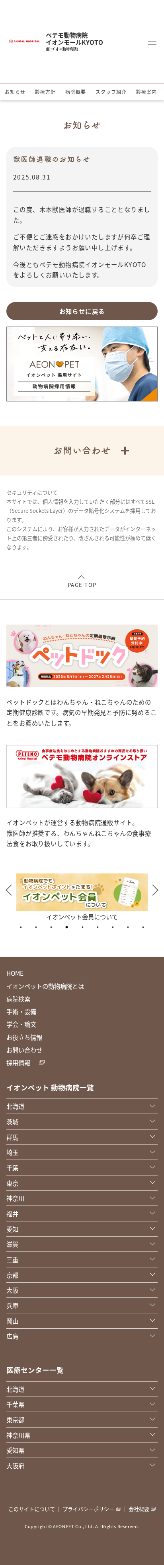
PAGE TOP (82, 585)
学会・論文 (21, 1024)
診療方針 (45, 91)
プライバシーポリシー (88, 1509)
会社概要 (139, 1509)
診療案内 (146, 91)
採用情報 (18, 1062)
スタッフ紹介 (111, 91)
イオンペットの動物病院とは (45, 986)
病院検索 (18, 998)
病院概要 (75, 91)
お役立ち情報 (24, 1037)
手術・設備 (21, 1011)
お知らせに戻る (82, 311)
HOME (14, 973)
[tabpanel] (82, 896)
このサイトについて (31, 1509)
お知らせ (15, 91)
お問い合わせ (24, 1049)
